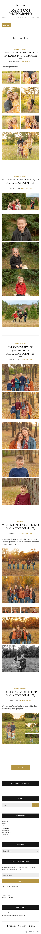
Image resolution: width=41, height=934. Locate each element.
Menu (7, 25)
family (22, 49)
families (16, 49)
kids (25, 49)
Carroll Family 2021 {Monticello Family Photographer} (20, 350)
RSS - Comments (8, 897)
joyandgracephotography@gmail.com (13, 915)
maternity (6, 828)
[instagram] (21, 5)
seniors (5, 835)
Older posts (20, 767)
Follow (21, 881)
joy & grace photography (20, 783)
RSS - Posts (6, 895)
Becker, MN (5, 913)
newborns (6, 830)
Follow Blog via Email (20, 861)
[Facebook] (17, 5)
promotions (7, 832)
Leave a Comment (26, 61)
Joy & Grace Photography (20, 11)
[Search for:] (20, 805)
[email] (24, 5)
